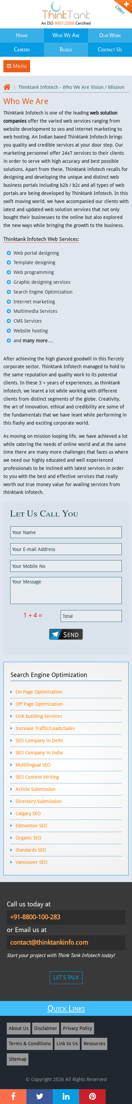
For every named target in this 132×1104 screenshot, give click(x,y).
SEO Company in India (39, 752)
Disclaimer (45, 1028)
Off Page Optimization (39, 704)
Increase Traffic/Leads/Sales (45, 728)
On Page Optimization (39, 692)
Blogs (66, 49)
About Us (18, 1028)
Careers (22, 49)
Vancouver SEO (31, 862)
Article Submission (36, 789)
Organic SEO (28, 837)
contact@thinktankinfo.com (49, 942)
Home (22, 35)
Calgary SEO (28, 813)
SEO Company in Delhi (39, 740)
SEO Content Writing (37, 777)
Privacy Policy (77, 1028)
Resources (94, 1043)
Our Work (110, 35)
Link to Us (67, 1043)
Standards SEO (31, 850)
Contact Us (110, 49)
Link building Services (39, 716)
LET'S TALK (66, 977)
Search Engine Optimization (48, 674)
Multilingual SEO (33, 765)
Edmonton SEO (31, 825)
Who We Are (66, 35)
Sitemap (17, 1059)
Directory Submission (39, 801)
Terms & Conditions (30, 1043)
